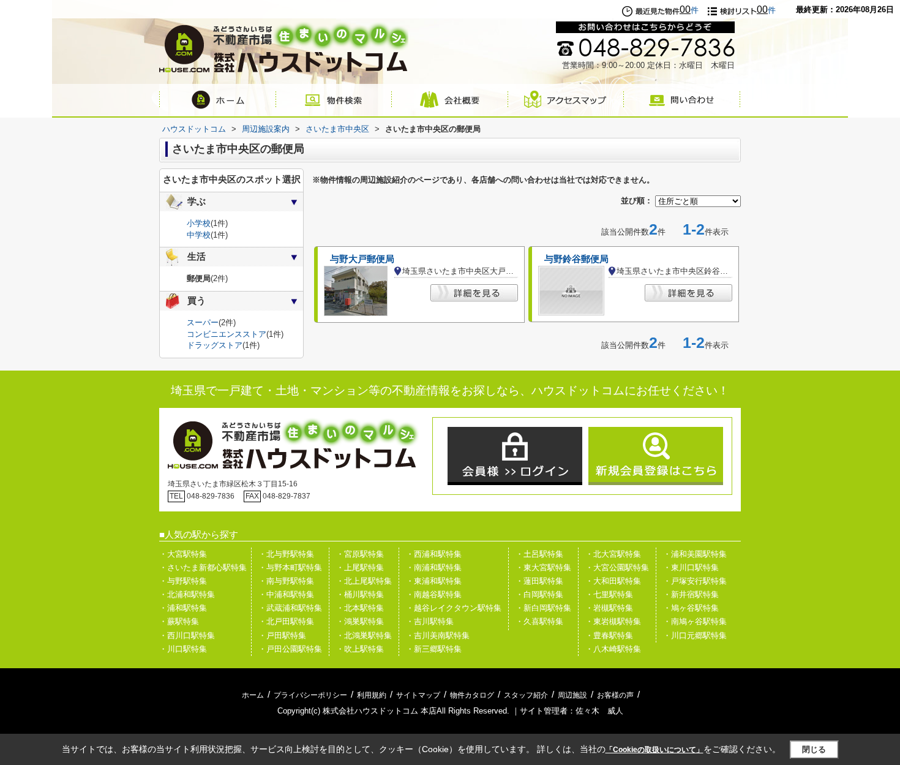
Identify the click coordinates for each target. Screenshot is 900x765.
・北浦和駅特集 (187, 594)
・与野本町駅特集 (290, 567)
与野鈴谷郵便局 (576, 259)
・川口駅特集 (183, 649)
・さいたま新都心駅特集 (203, 567)
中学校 (199, 234)
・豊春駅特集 (609, 635)
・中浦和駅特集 (286, 594)
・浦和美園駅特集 (695, 554)
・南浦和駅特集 (434, 567)
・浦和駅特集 (183, 607)
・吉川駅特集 (430, 621)
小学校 (199, 223)
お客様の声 (615, 695)
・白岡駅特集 (539, 594)
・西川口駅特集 (187, 635)
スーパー (203, 322)
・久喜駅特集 (539, 621)
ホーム (253, 695)
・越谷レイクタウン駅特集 (453, 607)
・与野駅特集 (183, 581)
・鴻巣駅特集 (360, 621)
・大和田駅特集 (613, 581)
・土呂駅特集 (539, 554)
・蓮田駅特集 (539, 581)
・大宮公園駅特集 (617, 567)
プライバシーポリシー (310, 695)
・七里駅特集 (609, 594)
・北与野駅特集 (286, 554)
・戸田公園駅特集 (290, 649)
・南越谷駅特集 (434, 594)
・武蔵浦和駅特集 (290, 607)
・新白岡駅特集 (543, 607)
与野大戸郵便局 (362, 259)
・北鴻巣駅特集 (364, 635)
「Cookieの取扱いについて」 (654, 749)
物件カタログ (472, 695)
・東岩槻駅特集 (613, 621)
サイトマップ (418, 695)
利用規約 (371, 695)
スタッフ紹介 (526, 695)
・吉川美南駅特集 (438, 635)
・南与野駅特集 (286, 581)
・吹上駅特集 (360, 649)
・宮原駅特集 (360, 554)
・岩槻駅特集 (609, 607)
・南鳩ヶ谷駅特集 (695, 621)
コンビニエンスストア (226, 334)
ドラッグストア (214, 345)
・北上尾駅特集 (364, 581)
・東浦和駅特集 (434, 581)
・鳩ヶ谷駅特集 (691, 607)
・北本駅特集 (360, 607)
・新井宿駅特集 (691, 594)
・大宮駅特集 (183, 554)
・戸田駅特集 (282, 635)
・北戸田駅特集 (286, 621)
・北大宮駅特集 (613, 554)
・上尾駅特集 (360, 567)
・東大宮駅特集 (543, 567)
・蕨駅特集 (179, 621)
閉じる (814, 749)
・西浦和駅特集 (434, 554)
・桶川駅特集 (360, 594)
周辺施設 (572, 695)
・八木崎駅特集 (613, 649)
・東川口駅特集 (691, 567)
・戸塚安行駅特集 (695, 581)
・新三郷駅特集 (434, 649)
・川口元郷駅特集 (695, 635)
